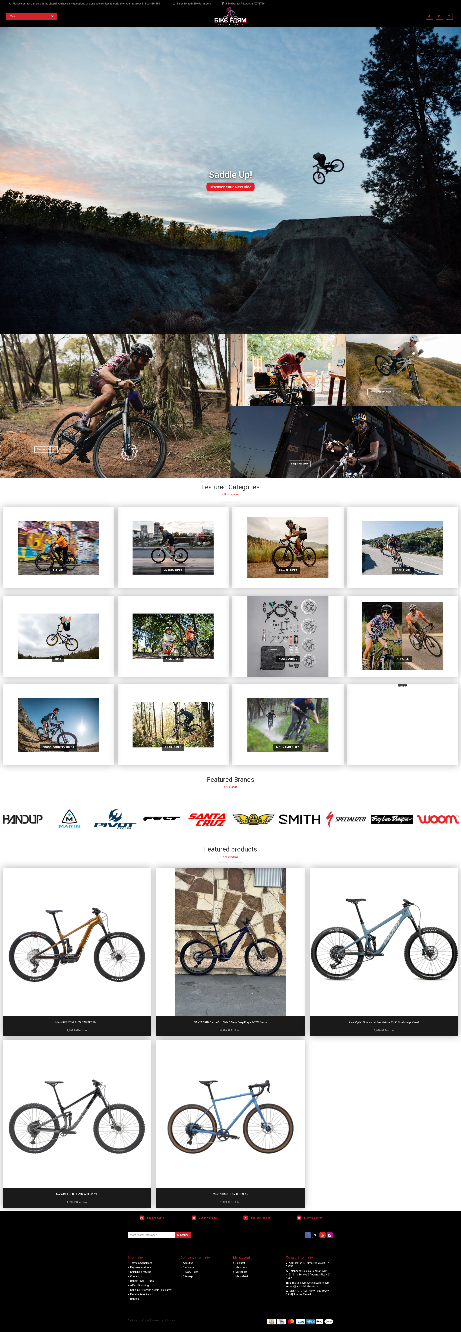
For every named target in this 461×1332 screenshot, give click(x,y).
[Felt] (161, 819)
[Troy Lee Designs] (392, 819)
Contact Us (136, 1276)
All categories (231, 494)
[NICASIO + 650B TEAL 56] (230, 1114)
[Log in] (431, 16)
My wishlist (242, 1276)
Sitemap (188, 1276)
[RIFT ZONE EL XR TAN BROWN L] (77, 942)
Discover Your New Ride (231, 186)
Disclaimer (189, 1267)
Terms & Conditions (141, 1262)
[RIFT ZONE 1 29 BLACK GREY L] (77, 1114)
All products (231, 856)
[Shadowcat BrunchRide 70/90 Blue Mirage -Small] (384, 942)
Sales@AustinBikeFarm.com (194, 3)
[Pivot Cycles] (115, 819)
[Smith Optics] (299, 819)
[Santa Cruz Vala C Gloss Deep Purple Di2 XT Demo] (230, 942)
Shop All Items (155, 1217)
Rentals (134, 1298)
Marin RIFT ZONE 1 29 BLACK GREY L (77, 1194)
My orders (241, 1267)
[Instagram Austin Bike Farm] (329, 1235)
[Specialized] (346, 819)
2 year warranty (208, 1217)
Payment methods (140, 1267)
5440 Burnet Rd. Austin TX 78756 (245, 3)
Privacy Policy (190, 1271)
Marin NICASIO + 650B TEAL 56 (230, 1194)
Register (240, 1262)
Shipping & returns (140, 1271)
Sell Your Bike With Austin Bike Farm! (151, 1289)
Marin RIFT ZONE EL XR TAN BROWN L (76, 1022)
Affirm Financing (139, 1285)
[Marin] (69, 819)
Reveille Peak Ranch (141, 1294)
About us (188, 1262)
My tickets (241, 1271)
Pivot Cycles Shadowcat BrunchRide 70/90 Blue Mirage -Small (384, 1022)
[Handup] (23, 819)
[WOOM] (438, 819)
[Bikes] (402, 724)
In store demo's (313, 1217)
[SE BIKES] (253, 819)
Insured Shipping (260, 1217)
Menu (13, 16)
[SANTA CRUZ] (207, 819)
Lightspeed (170, 1320)
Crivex (145, 1320)
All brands (231, 786)
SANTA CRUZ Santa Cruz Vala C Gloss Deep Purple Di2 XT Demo (230, 1022)
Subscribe (183, 1235)
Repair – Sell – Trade (142, 1280)
